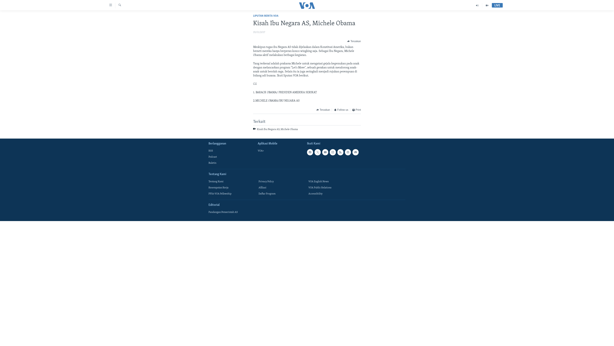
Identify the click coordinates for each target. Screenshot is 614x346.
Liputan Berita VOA (265, 16)
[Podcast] (348, 152)
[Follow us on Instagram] (333, 152)
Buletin (212, 163)
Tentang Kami (216, 181)
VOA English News (318, 181)
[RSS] (340, 152)
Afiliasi (262, 187)
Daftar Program (267, 194)
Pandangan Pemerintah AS (223, 212)
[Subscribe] (355, 152)
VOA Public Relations (319, 187)
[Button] (354, 41)
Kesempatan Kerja (218, 187)
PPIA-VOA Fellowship (220, 194)
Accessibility (315, 194)
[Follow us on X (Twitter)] (318, 152)
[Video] (487, 5)
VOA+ (261, 151)
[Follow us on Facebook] (310, 152)
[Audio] (477, 5)
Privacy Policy (266, 181)
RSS (211, 151)
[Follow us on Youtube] (325, 152)
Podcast (213, 157)
